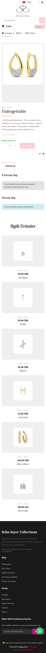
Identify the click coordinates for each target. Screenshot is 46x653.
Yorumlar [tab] (10, 166)
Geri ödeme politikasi (10, 577)
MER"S (18, 33)
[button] (40, 27)
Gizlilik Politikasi (8, 573)
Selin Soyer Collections (13, 643)
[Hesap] (42, 2)
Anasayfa (8, 33)
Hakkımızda (6, 564)
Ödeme (4, 612)
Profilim (5, 595)
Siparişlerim (6, 599)
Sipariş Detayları (8, 603)
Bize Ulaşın (6, 568)
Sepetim (5, 608)
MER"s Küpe (30, 33)
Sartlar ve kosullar (9, 581)
